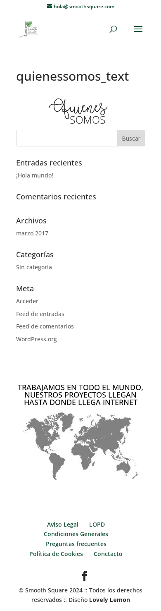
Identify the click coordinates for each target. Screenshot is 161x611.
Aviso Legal (62, 524)
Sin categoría (34, 267)
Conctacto (108, 554)
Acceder (27, 301)
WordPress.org (36, 339)
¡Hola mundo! (34, 175)
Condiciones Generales (76, 534)
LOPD (97, 524)
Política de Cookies (56, 554)
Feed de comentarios (45, 326)
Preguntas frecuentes (76, 544)
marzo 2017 (32, 233)
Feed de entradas (40, 314)
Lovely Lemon (109, 600)
